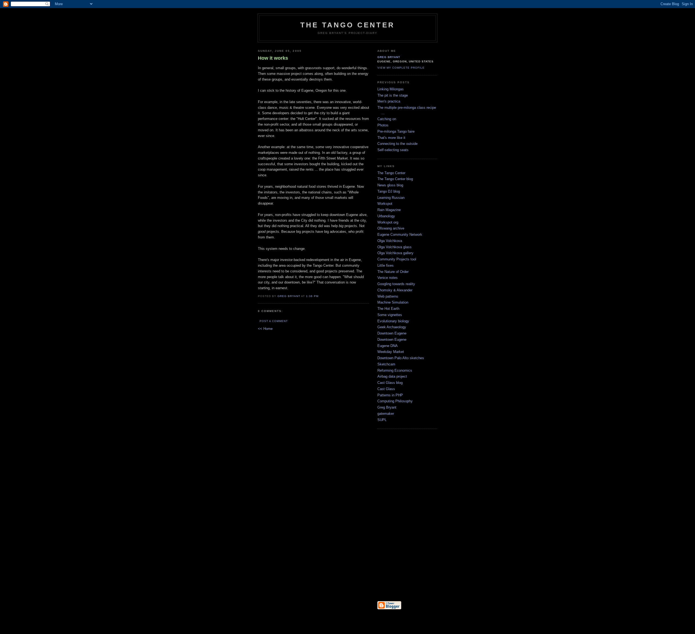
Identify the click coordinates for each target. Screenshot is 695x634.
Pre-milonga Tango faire (396, 131)
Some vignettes (389, 315)
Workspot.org (387, 222)
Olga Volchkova (389, 241)
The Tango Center (347, 25)
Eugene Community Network (399, 234)
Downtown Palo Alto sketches (400, 358)
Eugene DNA (387, 346)
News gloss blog (390, 185)
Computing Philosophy (395, 401)
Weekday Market (390, 352)
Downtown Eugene (391, 333)
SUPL (382, 420)
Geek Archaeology (391, 327)
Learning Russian (391, 198)
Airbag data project (392, 376)
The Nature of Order (393, 272)
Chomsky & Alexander (394, 290)
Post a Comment (274, 321)
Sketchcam (386, 364)
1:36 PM (312, 296)
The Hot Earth (388, 309)
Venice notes (387, 278)
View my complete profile (401, 67)
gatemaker (385, 414)
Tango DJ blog (388, 191)
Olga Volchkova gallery (395, 253)
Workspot (384, 204)
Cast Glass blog (390, 383)
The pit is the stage (392, 95)
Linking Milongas (390, 89)
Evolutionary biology (393, 321)
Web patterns (387, 296)
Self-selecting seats (393, 150)
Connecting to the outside (397, 144)
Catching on (386, 119)
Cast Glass (386, 389)
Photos (382, 125)
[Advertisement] (393, 515)
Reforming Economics (394, 370)
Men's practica (388, 101)
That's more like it (391, 138)
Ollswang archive (390, 228)
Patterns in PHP (390, 395)
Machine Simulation (392, 302)
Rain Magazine (389, 210)
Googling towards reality (396, 284)
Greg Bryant (288, 296)
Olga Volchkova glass (394, 247)
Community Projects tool (396, 259)
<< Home (265, 329)
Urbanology (386, 216)
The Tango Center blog (395, 179)
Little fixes (385, 265)
